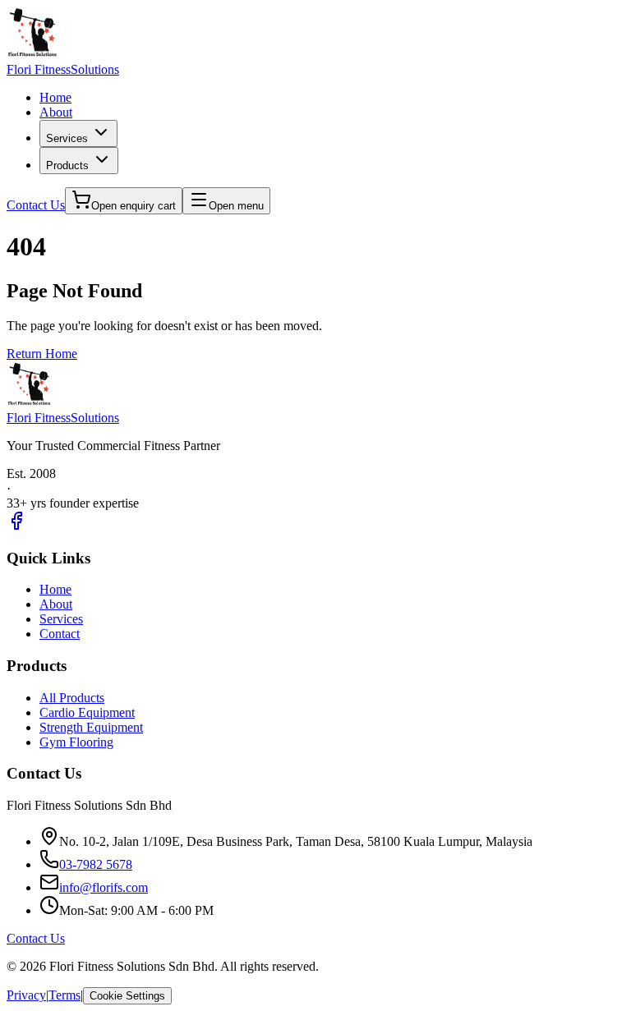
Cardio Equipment (87, 712)
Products (67, 165)
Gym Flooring (76, 742)
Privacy (26, 995)
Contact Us (36, 205)
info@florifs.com (103, 887)
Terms (64, 995)
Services (67, 138)
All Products (71, 698)
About (55, 112)
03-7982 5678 (95, 864)
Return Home (42, 354)
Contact (59, 634)
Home (55, 97)
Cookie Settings (127, 996)
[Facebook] (16, 526)
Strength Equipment (91, 727)
